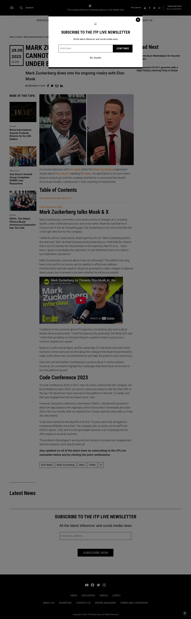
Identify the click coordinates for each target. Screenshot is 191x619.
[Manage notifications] (184, 613)
